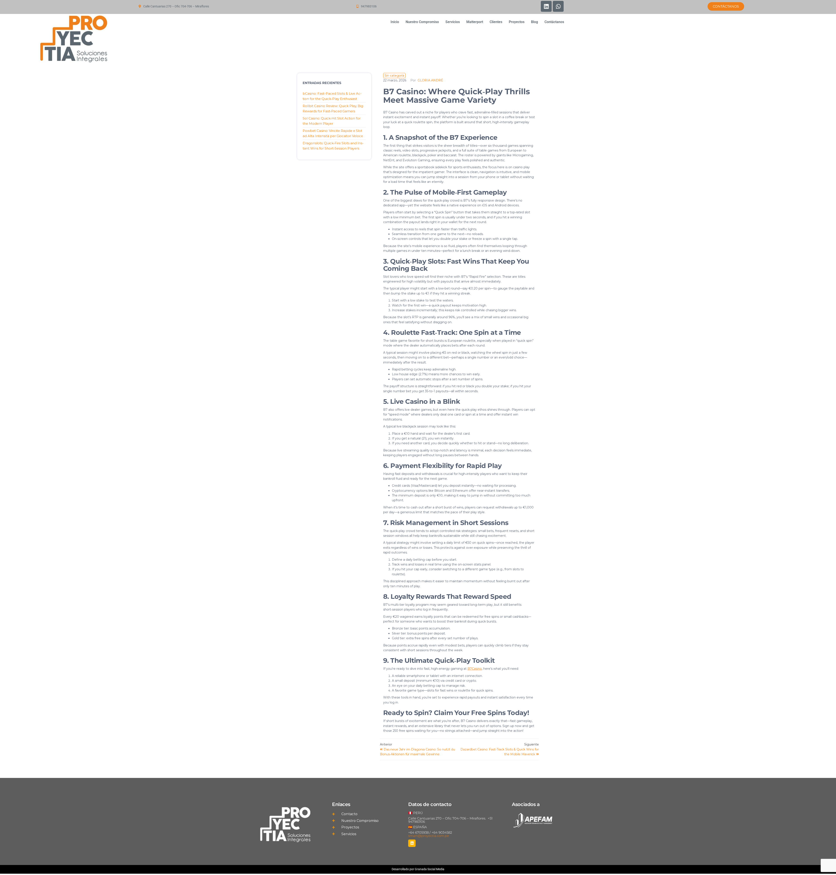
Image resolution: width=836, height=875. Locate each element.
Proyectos (516, 22)
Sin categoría (394, 75)
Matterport (474, 22)
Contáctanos (554, 22)
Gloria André (430, 80)
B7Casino (474, 669)
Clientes (496, 22)
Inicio (395, 22)
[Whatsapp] (558, 6)
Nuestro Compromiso (422, 22)
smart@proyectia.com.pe (428, 836)
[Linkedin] (546, 6)
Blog (534, 22)
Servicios (452, 22)
